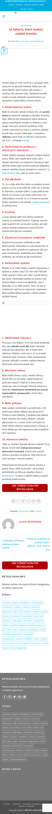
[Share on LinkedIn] (38, 501)
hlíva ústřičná (24, 612)
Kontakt (19, 5)
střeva (12, 643)
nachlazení (39, 621)
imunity (25, 140)
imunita (38, 511)
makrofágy (17, 621)
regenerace (33, 630)
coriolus (26, 607)
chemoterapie (37, 603)
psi (4, 630)
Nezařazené (26, 26)
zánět (45, 643)
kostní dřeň (26, 616)
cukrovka (35, 607)
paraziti (14, 625)
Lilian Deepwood (36, 41)
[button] (3, 16)
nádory (5, 625)
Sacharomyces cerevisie (13, 639)
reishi (42, 630)
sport (36, 639)
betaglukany (8, 476)
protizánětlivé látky (11, 173)
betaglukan (24, 603)
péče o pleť (12, 630)
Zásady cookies (26, 9)
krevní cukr (38, 616)
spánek (44, 639)
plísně (31, 625)
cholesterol (7, 607)
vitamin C (26, 643)
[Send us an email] (19, 697)
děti (15, 612)
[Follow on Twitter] (14, 697)
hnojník (36, 612)
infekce (6, 616)
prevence (40, 625)
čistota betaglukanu (18, 648)
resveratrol (28, 634)
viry (18, 643)
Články (11, 5)
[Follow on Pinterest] (24, 697)
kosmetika (15, 616)
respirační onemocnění (12, 634)
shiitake (28, 639)
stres (5, 643)
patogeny (23, 625)
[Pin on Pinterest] (33, 501)
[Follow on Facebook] (4, 697)
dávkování (7, 612)
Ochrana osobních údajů (34, 5)
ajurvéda (6, 603)
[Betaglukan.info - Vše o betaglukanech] (26, 16)
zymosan (36, 643)
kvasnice (6, 621)
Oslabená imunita (41, 202)
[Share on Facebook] (18, 501)
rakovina (23, 630)
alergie (15, 603)
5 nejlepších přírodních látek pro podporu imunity (13, 544)
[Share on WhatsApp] (13, 501)
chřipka (17, 607)
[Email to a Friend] (28, 501)
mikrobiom (28, 621)
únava (5, 648)
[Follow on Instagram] (9, 697)
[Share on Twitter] (23, 501)
